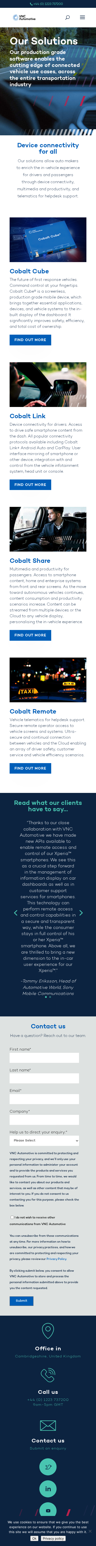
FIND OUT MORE (30, 340)
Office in (48, 1349)
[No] (89, 1531)
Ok (34, 1538)
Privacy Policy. (57, 1259)
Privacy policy (53, 1538)
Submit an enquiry (48, 1448)
